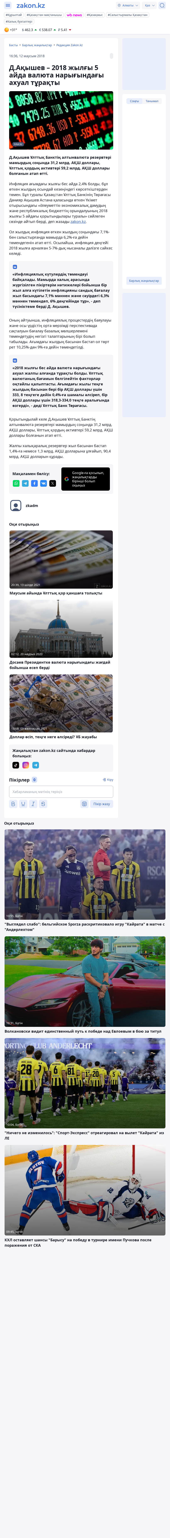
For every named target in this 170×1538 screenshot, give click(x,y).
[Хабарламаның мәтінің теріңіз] (61, 792)
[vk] (43, 483)
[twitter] (52, 483)
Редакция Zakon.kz (69, 45)
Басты (13, 45)
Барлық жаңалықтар (37, 45)
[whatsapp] (16, 483)
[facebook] (34, 483)
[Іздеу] (162, 5)
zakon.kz (78, 221)
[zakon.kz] (31, 5)
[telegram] (25, 483)
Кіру (110, 780)
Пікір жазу (102, 804)
